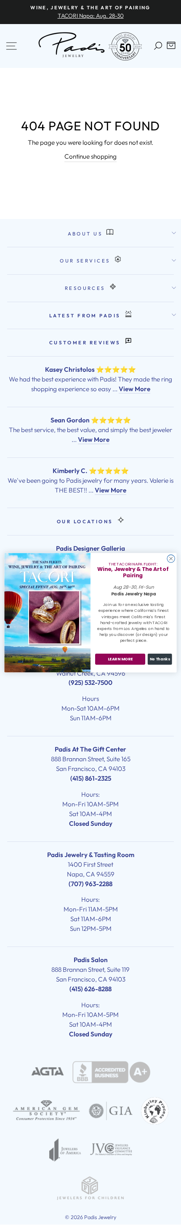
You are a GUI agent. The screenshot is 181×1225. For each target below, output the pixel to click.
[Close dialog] (171, 558)
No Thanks (160, 658)
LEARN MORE (120, 659)
